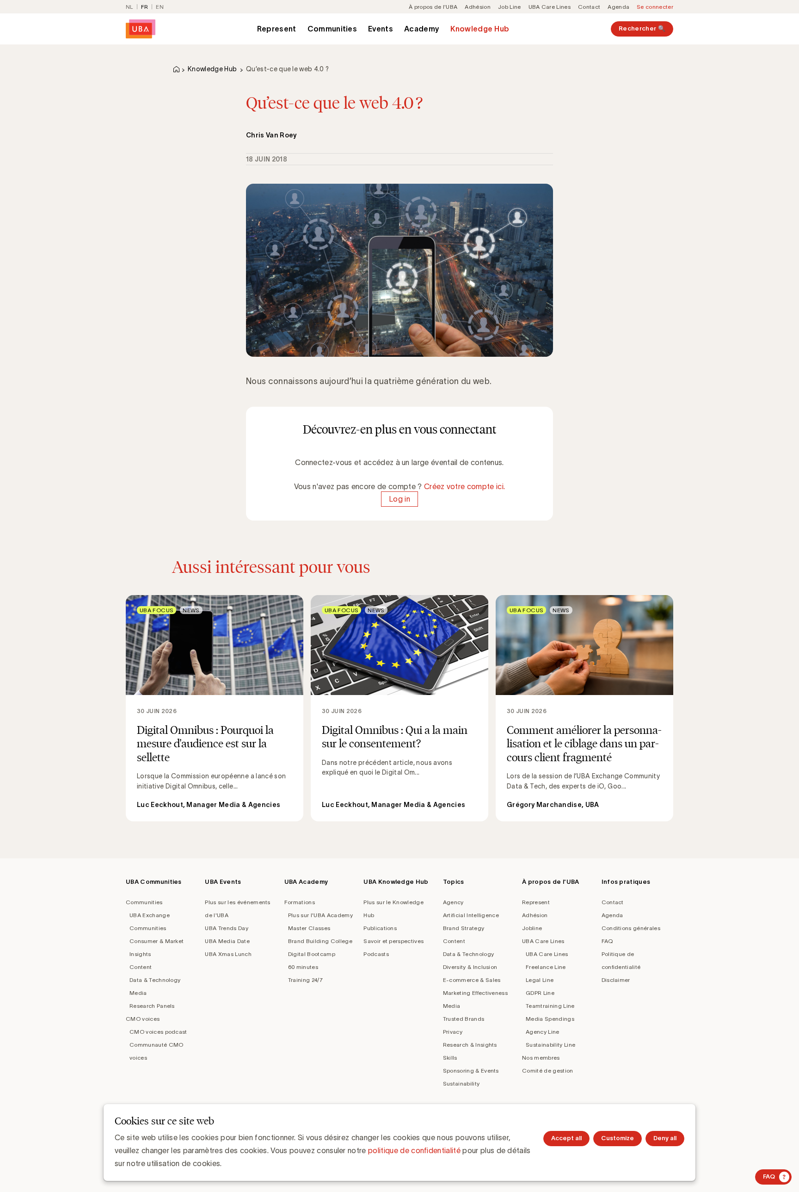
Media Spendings (550, 1019)
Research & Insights (470, 1045)
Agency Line (542, 1032)
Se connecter (655, 7)
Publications (380, 928)
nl (129, 7)
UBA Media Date (227, 941)
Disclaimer (616, 980)
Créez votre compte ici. (464, 486)
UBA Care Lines (550, 7)
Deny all (664, 1138)
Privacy (452, 1032)
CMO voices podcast (158, 1032)
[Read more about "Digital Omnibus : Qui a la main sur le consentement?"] (399, 708)
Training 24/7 (305, 980)
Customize (617, 1138)
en (160, 7)
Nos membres (541, 1058)
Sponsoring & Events (471, 1071)
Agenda (618, 7)
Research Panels (152, 1006)
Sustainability (461, 1083)
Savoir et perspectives (393, 941)
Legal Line (539, 980)
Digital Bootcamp (311, 954)
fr (144, 7)
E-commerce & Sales (472, 980)
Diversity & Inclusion (470, 967)
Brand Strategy (463, 928)
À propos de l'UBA (433, 7)
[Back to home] (140, 28)
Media (138, 993)
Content (140, 967)
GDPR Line (540, 993)
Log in (399, 499)
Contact (589, 7)
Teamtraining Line (550, 1006)
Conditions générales (631, 928)
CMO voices (143, 1019)
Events (380, 29)
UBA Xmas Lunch (228, 954)
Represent (276, 29)
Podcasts (376, 954)
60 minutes (303, 967)
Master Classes (309, 928)
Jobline (532, 928)
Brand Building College (320, 941)
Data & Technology (154, 980)
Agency (453, 902)
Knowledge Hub (479, 29)
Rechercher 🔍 (642, 28)
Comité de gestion (547, 1071)
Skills (450, 1058)
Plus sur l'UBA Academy (320, 915)
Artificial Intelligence (471, 915)
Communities (332, 29)
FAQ (607, 941)
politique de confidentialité (414, 1150)
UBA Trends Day (226, 928)
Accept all (566, 1138)
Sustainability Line (550, 1045)
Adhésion (478, 7)
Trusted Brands (463, 1019)
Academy (421, 29)
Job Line (509, 7)
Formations (299, 902)
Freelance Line (545, 967)
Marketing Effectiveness (475, 993)
